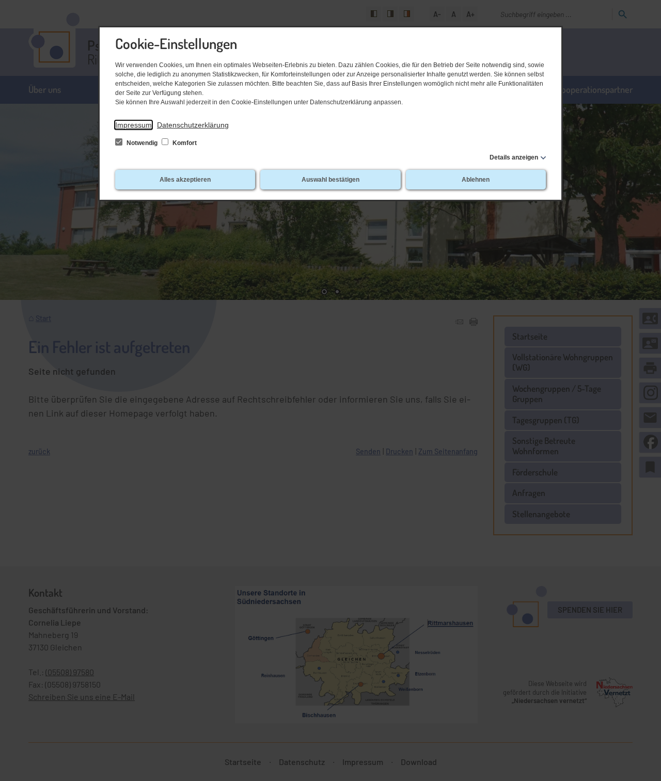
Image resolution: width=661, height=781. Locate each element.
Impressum (133, 125)
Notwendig (142, 143)
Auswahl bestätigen (330, 179)
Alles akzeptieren (185, 179)
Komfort (184, 143)
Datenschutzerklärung (193, 125)
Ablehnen (476, 179)
